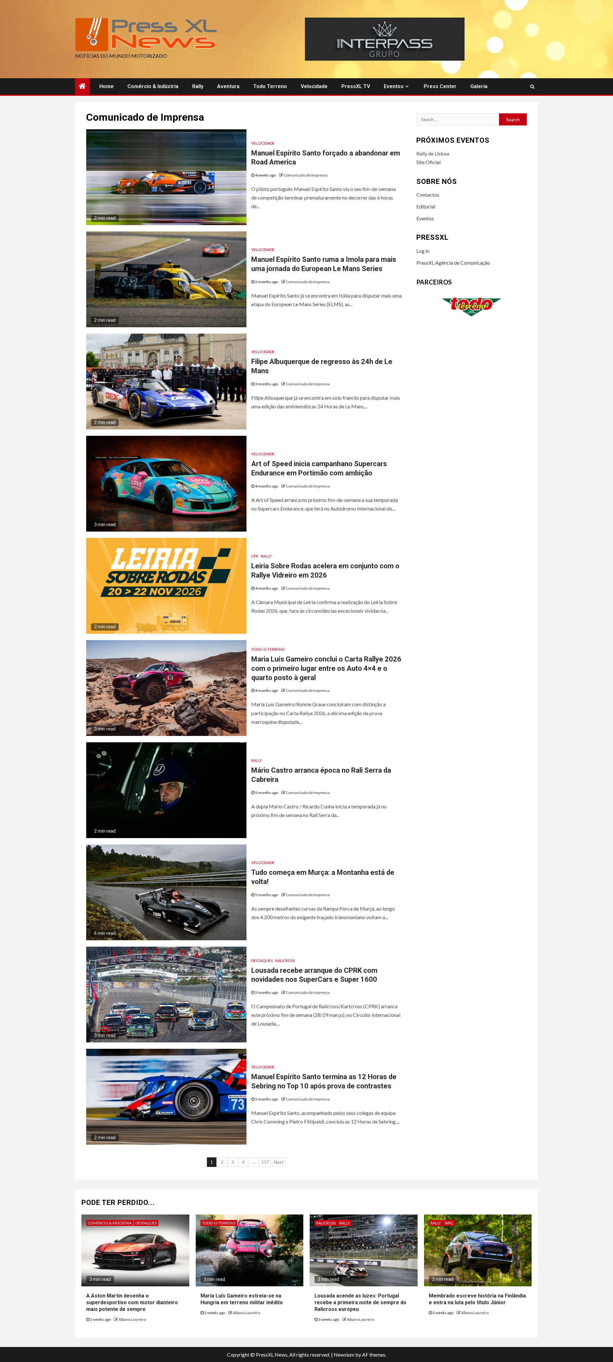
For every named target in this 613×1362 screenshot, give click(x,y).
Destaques (262, 960)
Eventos (394, 86)
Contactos (427, 195)
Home (106, 86)
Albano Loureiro (132, 1319)
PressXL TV (355, 86)
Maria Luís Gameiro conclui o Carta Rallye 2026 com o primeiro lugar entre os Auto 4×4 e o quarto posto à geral (326, 668)
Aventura (228, 86)
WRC (449, 1223)
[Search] (532, 86)
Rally (197, 86)
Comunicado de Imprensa (306, 175)
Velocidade (314, 86)
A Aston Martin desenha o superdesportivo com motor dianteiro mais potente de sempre (132, 1302)
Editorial (425, 206)
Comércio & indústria (152, 86)
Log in (422, 251)
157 (265, 1162)
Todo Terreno (270, 86)
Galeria (479, 86)
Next (279, 1162)
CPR (254, 556)
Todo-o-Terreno (268, 649)
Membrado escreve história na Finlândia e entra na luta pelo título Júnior (477, 1299)
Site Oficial (428, 162)
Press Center (440, 86)
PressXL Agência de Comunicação (453, 263)
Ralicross (285, 960)
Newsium (344, 1354)
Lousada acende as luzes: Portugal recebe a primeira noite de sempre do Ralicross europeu (360, 1302)
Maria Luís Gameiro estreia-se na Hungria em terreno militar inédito (242, 1299)
